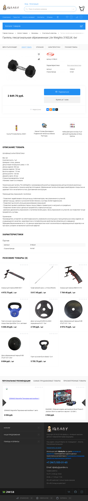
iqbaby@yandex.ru (60, 467)
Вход (26, 4)
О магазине (7, 17)
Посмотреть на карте (54, 448)
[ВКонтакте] (47, 109)
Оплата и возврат (28, 17)
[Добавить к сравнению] (39, 59)
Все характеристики (74, 65)
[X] (56, 109)
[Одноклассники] (50, 109)
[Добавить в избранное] (39, 54)
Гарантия (16, 17)
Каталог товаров (12, 26)
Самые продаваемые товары (47, 381)
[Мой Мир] (53, 109)
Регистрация (33, 4)
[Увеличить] (22, 68)
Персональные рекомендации (16, 381)
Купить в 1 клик (62, 100)
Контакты (40, 17)
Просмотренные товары (74, 381)
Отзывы (50, 17)
